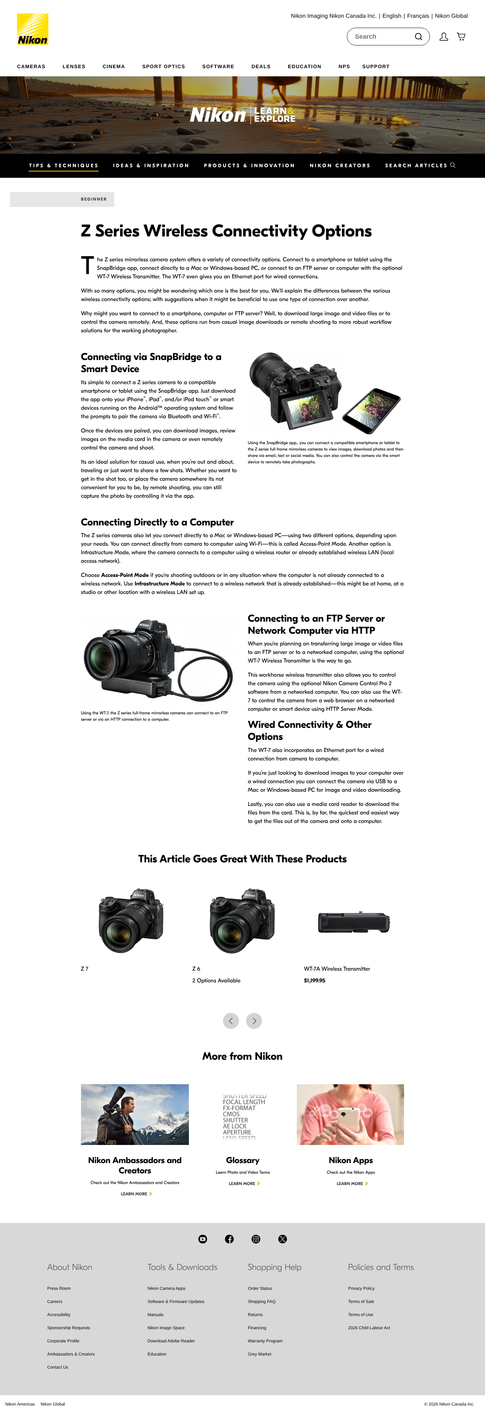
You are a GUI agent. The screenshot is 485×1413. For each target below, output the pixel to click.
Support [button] (375, 66)
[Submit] (418, 36)
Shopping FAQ (262, 1301)
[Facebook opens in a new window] (229, 1239)
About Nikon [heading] (69, 1267)
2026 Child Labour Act (369, 1327)
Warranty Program (265, 1340)
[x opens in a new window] (282, 1239)
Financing (257, 1327)
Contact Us (57, 1367)
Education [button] (305, 66)
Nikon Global (52, 1404)
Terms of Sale (361, 1301)
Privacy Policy (361, 1288)
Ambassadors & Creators (71, 1354)
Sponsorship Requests (68, 1327)
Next (254, 1021)
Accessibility (58, 1314)
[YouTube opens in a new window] (202, 1239)
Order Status (260, 1288)
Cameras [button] (31, 66)
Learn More (134, 1194)
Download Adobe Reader (171, 1340)
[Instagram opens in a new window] (256, 1239)
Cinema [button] (114, 66)
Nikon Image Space (166, 1327)
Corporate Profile (63, 1340)
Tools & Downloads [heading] (182, 1267)
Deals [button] (261, 66)
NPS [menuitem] (344, 66)
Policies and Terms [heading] (381, 1267)
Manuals (156, 1314)
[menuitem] (40, 65)
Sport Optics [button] (163, 66)
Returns (255, 1314)
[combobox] (388, 36)
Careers (54, 1301)
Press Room (59, 1288)
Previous (231, 1021)
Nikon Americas (20, 1404)
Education (157, 1354)
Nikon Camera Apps (167, 1288)
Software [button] (218, 66)
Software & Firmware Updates (176, 1301)
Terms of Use (361, 1314)
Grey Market (259, 1354)
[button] (420, 166)
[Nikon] (35, 22)
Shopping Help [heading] (274, 1267)
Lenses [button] (74, 66)
